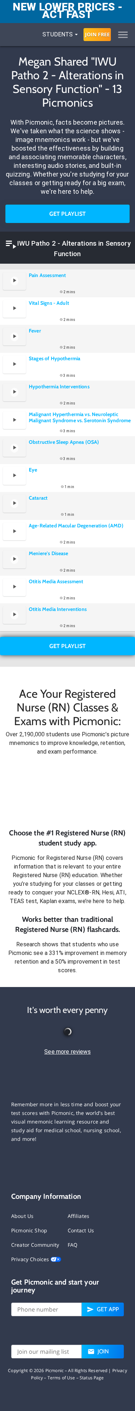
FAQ (72, 1244)
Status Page (92, 1378)
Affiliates (79, 1216)
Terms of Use (61, 1378)
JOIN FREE (97, 34)
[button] (67, 792)
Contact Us (81, 1230)
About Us (22, 1216)
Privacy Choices (30, 1259)
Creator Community (35, 1244)
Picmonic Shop (29, 1230)
